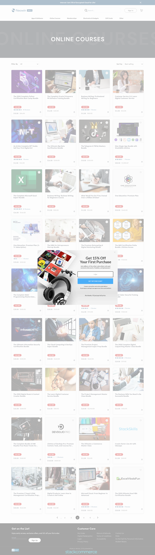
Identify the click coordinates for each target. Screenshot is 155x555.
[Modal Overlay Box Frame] (77, 277)
